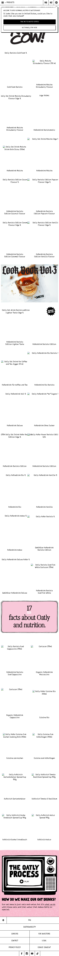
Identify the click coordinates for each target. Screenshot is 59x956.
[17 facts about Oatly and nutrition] (29, 617)
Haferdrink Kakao (14, 550)
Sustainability (29, 927)
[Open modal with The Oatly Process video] (29, 876)
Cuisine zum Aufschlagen (44, 758)
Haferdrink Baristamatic (44, 130)
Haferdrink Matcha (15, 171)
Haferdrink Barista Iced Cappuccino (14, 673)
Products (10, 2)
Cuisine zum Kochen (14, 758)
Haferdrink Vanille (44, 507)
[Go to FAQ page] (45, 2)
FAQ (29, 920)
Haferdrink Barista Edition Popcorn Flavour (44, 212)
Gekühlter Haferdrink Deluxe (14, 593)
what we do (50, 904)
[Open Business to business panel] (51, 2)
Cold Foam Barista (14, 87)
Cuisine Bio (44, 718)
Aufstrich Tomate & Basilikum (44, 799)
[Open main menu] (2, 2)
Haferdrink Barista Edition (44, 344)
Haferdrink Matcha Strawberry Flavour (44, 86)
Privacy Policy (15, 947)
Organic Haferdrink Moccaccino (44, 673)
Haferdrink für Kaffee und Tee (14, 385)
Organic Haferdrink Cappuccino (14, 716)
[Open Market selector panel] (56, 2)
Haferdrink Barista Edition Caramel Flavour (14, 255)
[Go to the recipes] (29, 283)
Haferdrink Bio (14, 507)
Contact (14, 941)
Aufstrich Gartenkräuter (14, 799)
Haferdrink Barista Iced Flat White (44, 592)
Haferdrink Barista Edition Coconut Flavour (14, 212)
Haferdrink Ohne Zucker (44, 426)
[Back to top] (3, 920)
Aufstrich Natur (44, 840)
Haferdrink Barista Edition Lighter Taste (14, 343)
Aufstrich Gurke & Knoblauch (14, 840)
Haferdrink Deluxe (15, 426)
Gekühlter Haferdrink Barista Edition (44, 549)
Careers (14, 934)
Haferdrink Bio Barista (44, 385)
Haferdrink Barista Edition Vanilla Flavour (44, 255)
